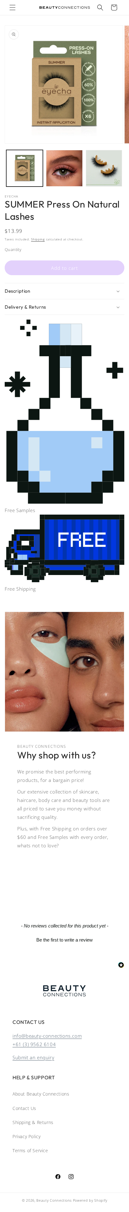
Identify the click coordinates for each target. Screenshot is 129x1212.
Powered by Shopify (90, 1200)
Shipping (38, 239)
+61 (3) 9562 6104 (34, 1044)
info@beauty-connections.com (47, 1036)
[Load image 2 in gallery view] (64, 168)
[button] (12, 7)
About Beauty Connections (41, 1094)
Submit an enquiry (33, 1057)
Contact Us (24, 1108)
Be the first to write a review (64, 939)
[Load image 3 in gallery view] (104, 168)
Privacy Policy (26, 1136)
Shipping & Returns (33, 1122)
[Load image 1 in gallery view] (24, 168)
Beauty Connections (54, 1200)
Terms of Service (30, 1150)
